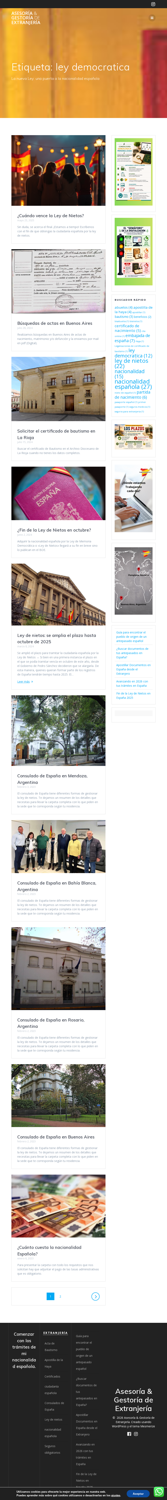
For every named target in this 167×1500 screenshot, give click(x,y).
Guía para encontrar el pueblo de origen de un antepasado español (131, 636)
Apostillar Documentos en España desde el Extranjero (133, 669)
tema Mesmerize (144, 1426)
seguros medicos (139, 406)
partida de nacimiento (132, 394)
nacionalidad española (133, 384)
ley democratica (133, 353)
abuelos (124, 307)
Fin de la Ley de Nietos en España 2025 (86, 1480)
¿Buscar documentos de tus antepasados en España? (132, 653)
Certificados (52, 1376)
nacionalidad (130, 374)
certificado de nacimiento (128, 328)
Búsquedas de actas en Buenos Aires (54, 323)
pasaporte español (126, 402)
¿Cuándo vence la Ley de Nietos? (50, 215)
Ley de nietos (53, 1419)
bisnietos (136, 321)
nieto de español (125, 392)
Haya (140, 341)
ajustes (115, 1495)
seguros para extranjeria (129, 411)
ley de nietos (131, 363)
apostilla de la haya (134, 309)
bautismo (124, 316)
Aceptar (138, 1493)
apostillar (138, 312)
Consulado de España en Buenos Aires (55, 1136)
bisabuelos (122, 321)
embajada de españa (132, 338)
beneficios (142, 317)
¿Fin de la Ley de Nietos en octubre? (54, 530)
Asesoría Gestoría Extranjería (25, 18)
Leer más (23, 681)
